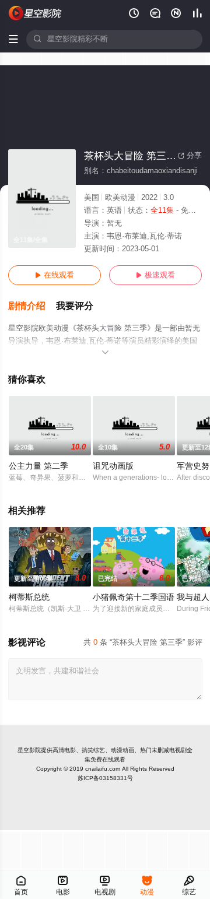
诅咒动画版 (113, 466)
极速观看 (155, 275)
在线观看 (54, 275)
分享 (190, 156)
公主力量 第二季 (38, 466)
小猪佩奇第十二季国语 (133, 597)
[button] (32, 306)
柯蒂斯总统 (29, 597)
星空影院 (29, 750)
